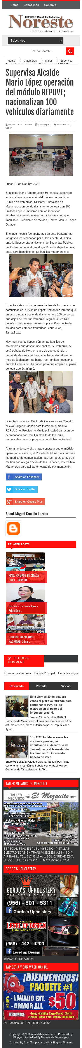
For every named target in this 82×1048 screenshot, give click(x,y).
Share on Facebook (27, 477)
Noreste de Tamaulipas (55, 1037)
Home (14, 5)
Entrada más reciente (17, 673)
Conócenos (31, 5)
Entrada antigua (68, 673)
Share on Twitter (25, 489)
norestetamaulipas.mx (44, 1034)
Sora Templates (33, 1042)
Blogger (18, 1037)
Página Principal (44, 673)
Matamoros (63, 124)
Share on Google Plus (29, 501)
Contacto (50, 5)
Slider (9, 127)
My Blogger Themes (60, 1042)
